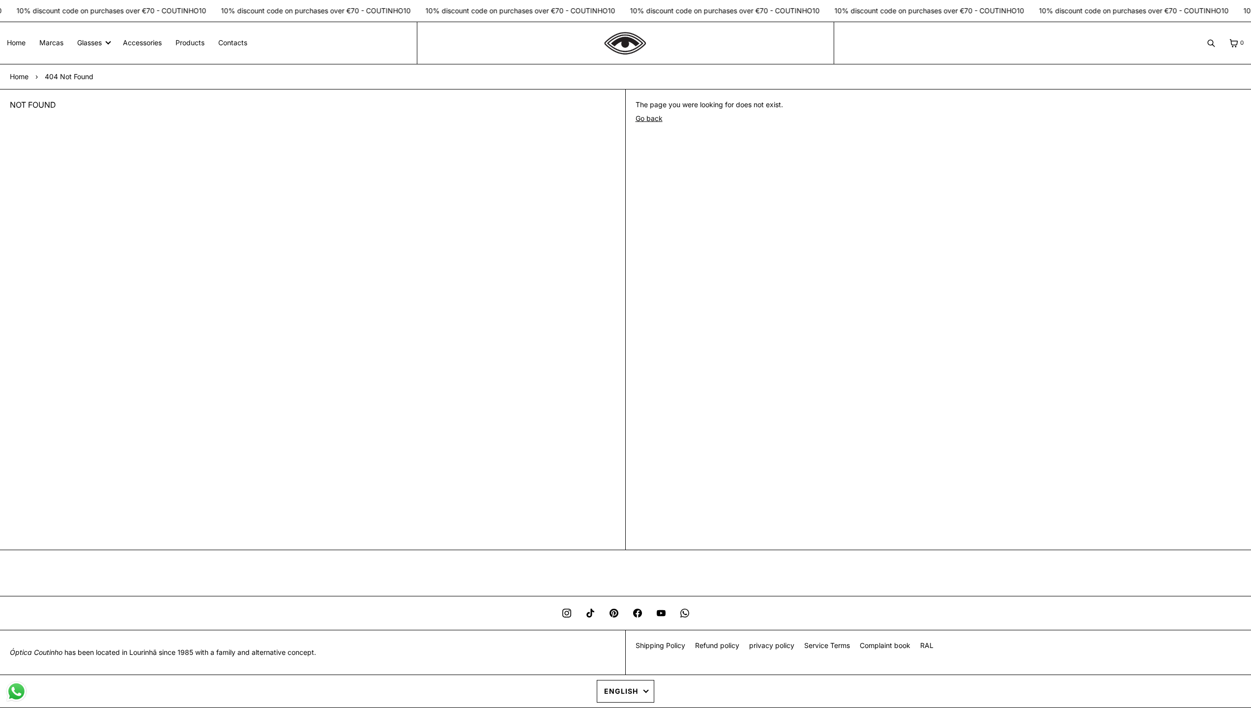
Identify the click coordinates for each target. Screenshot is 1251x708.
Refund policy (717, 645)
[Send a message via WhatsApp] (16, 691)
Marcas (51, 42)
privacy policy (771, 645)
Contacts (232, 42)
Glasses (89, 42)
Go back (649, 118)
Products (189, 42)
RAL (926, 645)
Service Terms (827, 645)
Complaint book (885, 645)
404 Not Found (69, 76)
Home (16, 42)
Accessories (142, 42)
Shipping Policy (660, 645)
